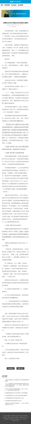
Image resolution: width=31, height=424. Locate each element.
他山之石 (14, 26)
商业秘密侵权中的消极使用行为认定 (14, 398)
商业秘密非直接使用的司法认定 (13, 400)
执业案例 (20, 5)
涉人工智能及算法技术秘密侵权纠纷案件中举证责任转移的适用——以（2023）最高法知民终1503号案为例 (17, 385)
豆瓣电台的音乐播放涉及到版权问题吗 (15, 23)
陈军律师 (7, 5)
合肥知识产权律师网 (15, 1)
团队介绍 (20, 368)
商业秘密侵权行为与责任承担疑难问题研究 (16, 395)
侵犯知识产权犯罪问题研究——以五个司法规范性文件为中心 (17, 403)
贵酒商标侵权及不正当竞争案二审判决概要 (16, 392)
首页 (2, 5)
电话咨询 (10, 368)
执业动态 (14, 5)
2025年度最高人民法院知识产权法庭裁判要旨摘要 (17, 380)
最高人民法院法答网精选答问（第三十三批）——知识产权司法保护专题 (17, 389)
